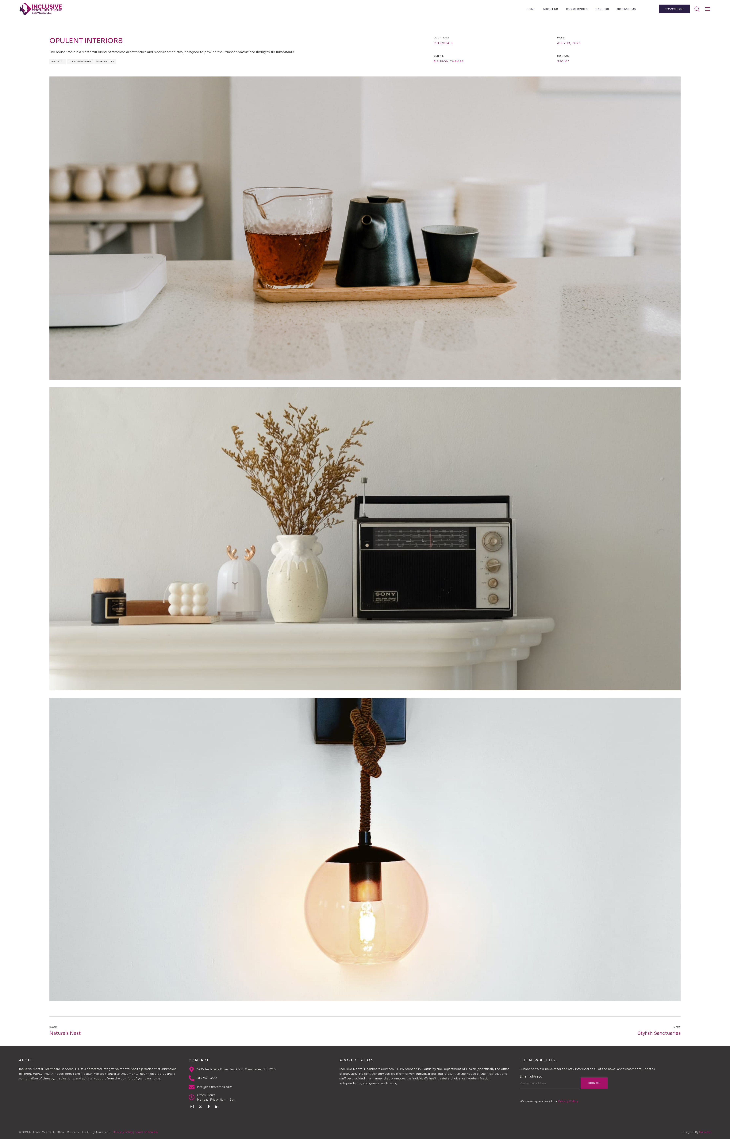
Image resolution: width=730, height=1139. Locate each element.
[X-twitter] (200, 1106)
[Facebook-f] (208, 1106)
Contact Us (626, 9)
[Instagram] (192, 1106)
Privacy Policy (568, 1101)
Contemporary (80, 61)
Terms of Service (146, 1132)
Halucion (705, 1132)
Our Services (577, 9)
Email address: (531, 1077)
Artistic (57, 61)
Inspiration (105, 61)
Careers (602, 9)
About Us (550, 9)
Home (530, 9)
